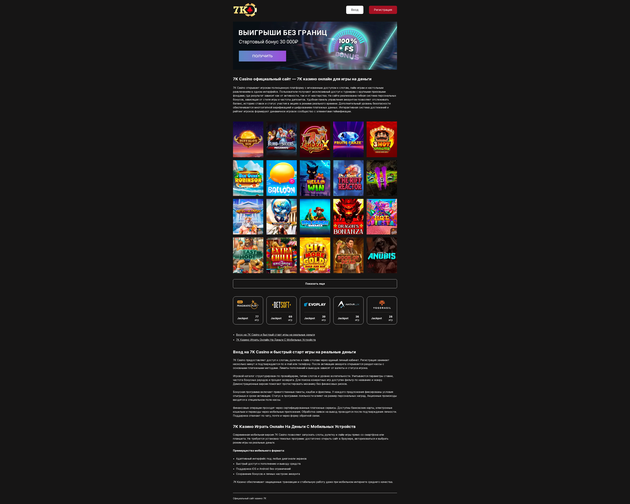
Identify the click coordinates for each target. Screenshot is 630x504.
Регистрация (383, 9)
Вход (354, 9)
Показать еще (315, 283)
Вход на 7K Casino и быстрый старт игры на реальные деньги (275, 334)
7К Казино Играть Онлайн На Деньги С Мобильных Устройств (276, 339)
